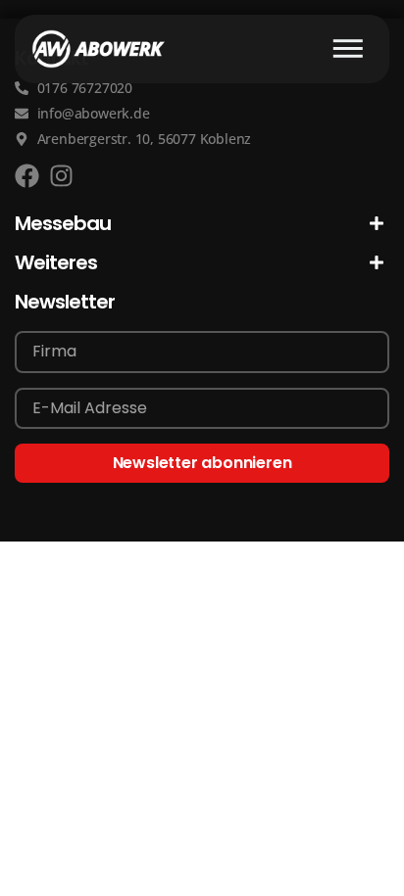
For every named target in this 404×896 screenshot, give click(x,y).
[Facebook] (27, 176)
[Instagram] (61, 176)
